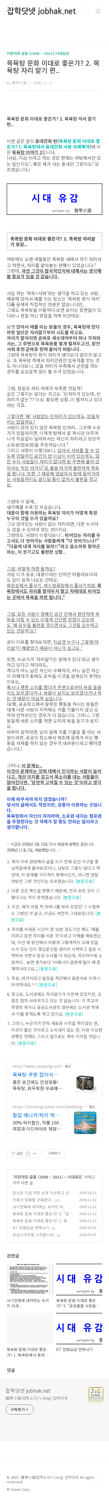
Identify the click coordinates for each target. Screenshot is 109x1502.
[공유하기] (27, 1153)
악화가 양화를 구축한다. (32, 1199)
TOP (97, 1479)
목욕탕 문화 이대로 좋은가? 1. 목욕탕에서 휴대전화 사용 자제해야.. (42, 1223)
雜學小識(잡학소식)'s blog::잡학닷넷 (37, 1398)
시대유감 (74, 1177)
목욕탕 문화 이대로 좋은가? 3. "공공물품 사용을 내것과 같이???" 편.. (43, 1216)
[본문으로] (84, 881)
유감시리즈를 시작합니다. (34, 1234)
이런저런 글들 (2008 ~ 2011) (38, 1177)
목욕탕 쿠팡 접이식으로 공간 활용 (38, 1074)
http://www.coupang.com (37, 1066)
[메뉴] (98, 11)
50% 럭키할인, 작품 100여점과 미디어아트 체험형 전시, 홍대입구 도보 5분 (37, 1125)
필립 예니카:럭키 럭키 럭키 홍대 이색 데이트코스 (36, 1115)
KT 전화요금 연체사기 (31, 1227)
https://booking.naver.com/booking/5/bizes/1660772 (48, 1106)
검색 (85, 11)
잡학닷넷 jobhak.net (41, 11)
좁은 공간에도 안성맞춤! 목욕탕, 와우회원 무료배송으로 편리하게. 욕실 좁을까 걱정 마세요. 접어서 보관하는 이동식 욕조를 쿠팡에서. (37, 1085)
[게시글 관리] (34, 1153)
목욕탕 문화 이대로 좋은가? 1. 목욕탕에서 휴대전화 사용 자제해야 (53, 144)
